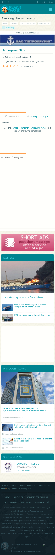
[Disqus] (27, 194)
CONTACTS (26, 502)
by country (10, 27)
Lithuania (29, 470)
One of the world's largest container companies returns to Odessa (30, 305)
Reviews (49, 2)
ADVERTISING (11, 502)
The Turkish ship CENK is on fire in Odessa (23, 297)
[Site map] (48, 502)
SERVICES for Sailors (37, 497)
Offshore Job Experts (34, 463)
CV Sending (22, 488)
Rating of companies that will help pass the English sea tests (33, 439)
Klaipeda (38, 470)
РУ (5, 2)
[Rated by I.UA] (48, 545)
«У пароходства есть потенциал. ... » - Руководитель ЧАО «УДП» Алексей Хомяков (24, 409)
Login (41, 2)
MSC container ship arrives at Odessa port (32, 315)
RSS (29, 488)
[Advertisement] (27, 140)
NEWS (7, 497)
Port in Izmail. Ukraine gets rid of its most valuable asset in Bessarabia (32, 426)
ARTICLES (18, 497)
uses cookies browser (37, 530)
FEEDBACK (40, 502)
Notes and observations (14, 417)
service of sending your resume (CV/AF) (29, 127)
